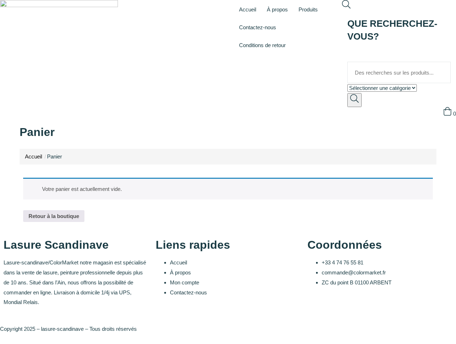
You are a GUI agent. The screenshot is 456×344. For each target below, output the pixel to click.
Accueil (247, 9)
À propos (277, 9)
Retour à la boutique (53, 216)
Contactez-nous (257, 27)
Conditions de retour (262, 45)
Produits (308, 9)
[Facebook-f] (316, 308)
